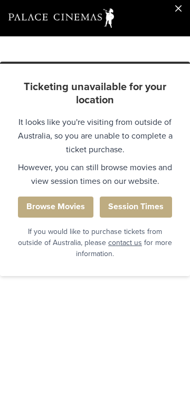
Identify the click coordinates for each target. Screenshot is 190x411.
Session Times (136, 206)
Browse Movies (55, 206)
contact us (125, 242)
